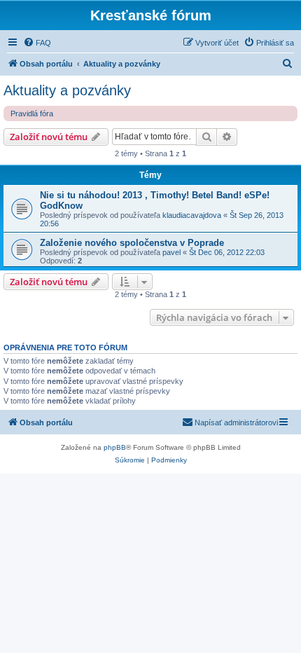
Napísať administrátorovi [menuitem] (236, 422)
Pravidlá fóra (31, 113)
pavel (171, 252)
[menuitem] (37, 42)
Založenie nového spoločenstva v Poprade (132, 243)
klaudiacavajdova (191, 215)
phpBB (115, 447)
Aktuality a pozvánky (67, 90)
